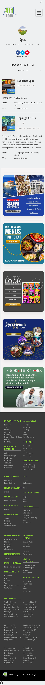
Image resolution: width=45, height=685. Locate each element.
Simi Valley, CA (28, 609)
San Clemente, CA (29, 640)
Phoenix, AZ (27, 663)
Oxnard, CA (27, 616)
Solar (6, 427)
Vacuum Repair (28, 568)
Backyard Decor (27, 44)
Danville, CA (8, 653)
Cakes (6, 518)
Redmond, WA (28, 650)
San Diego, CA (9, 648)
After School (27, 513)
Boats (25, 589)
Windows (7, 432)
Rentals (7, 521)
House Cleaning (29, 467)
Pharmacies (8, 542)
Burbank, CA (9, 630)
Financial (7, 580)
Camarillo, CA (28, 614)
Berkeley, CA (9, 655)
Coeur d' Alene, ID (30, 658)
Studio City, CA (10, 602)
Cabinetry (8, 453)
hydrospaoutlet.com (20, 108)
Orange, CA (27, 632)
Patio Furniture (28, 437)
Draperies (8, 467)
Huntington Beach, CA (31, 625)
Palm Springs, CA (10, 627)
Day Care (26, 510)
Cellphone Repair (29, 565)
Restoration (27, 572)
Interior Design (10, 455)
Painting (7, 425)
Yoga (25, 497)
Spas (24, 485)
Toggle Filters (22, 70)
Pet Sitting (26, 455)
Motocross (27, 581)
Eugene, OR (8, 663)
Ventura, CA (27, 612)
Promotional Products (12, 585)
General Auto (28, 542)
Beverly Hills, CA (10, 614)
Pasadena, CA (9, 625)
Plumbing (7, 430)
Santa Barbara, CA (30, 607)
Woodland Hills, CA (11, 609)
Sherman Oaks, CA (11, 607)
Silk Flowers (8, 458)
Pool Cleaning (28, 469)
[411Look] (10, 12)
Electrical (7, 442)
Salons (25, 480)
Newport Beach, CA (30, 627)
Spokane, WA (28, 655)
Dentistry (7, 544)
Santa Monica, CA (11, 616)
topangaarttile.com (20, 158)
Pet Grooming (28, 453)
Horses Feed (27, 448)
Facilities (7, 523)
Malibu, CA (8, 612)
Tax (5, 583)
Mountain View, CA (11, 650)
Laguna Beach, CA (30, 637)
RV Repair (26, 547)
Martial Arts (27, 522)
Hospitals (7, 547)
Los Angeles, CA (10, 632)
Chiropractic (8, 549)
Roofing (7, 439)
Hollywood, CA (10, 604)
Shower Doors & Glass (13, 437)
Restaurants (9, 480)
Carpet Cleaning (29, 464)
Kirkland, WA (27, 648)
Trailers (25, 586)
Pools (25, 432)
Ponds (25, 434)
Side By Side (27, 584)
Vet (24, 451)
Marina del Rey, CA (30, 602)
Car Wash (26, 551)
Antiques (7, 463)
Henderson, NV (28, 660)
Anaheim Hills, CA (29, 630)
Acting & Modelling (30, 518)
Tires (24, 549)
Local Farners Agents (12, 567)
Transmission (28, 554)
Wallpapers (8, 465)
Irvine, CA (26, 635)
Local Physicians (10, 539)
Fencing (26, 430)
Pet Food (26, 446)
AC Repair (26, 570)
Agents (7, 558)
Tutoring (26, 515)
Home (17, 44)
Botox (25, 488)
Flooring (7, 434)
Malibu (6, 509)
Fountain (26, 425)
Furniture (7, 460)
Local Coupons (10, 501)
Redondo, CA (9, 635)
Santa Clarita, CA (29, 604)
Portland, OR (9, 660)
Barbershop (27, 483)
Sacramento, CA (10, 658)
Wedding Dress (10, 526)
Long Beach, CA (10, 640)
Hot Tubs (26, 427)
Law (5, 578)
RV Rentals (27, 591)
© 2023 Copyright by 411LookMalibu (20, 675)
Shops (6, 492)
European (26, 544)
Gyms (25, 501)
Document (8, 576)
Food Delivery (9, 483)
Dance (25, 499)
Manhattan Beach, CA (12, 637)
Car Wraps (8, 588)
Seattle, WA (27, 653)
